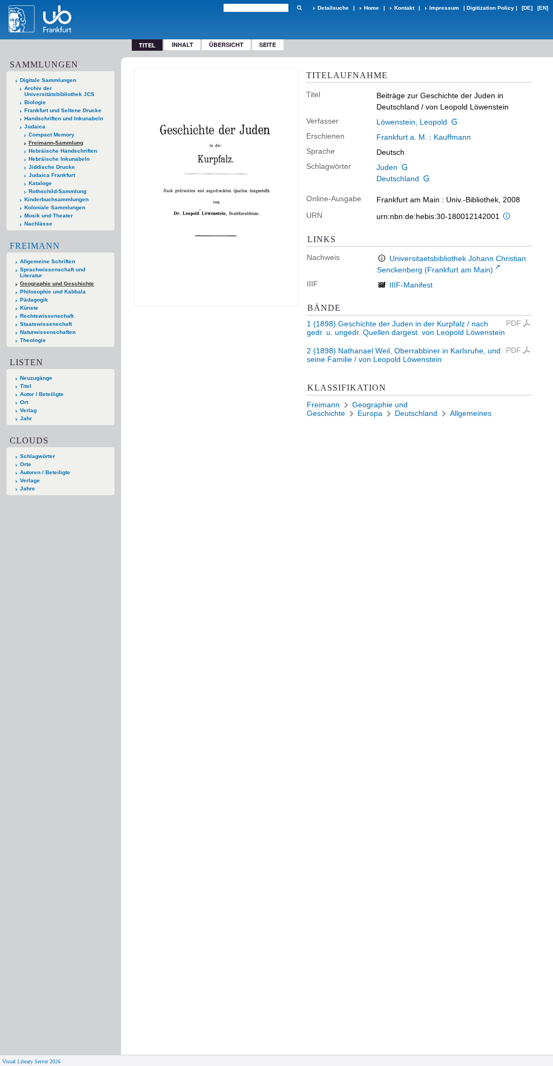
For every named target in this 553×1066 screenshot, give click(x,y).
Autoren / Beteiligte (45, 472)
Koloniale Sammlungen (54, 207)
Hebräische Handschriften (63, 151)
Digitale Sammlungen (48, 80)
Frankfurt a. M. (401, 137)
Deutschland (397, 178)
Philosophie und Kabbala (53, 292)
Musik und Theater (48, 215)
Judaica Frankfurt (52, 175)
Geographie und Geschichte (57, 283)
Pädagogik (34, 300)
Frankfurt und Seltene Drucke (63, 110)
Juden (386, 167)
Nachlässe (38, 224)
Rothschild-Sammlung (57, 191)
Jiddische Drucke (52, 167)
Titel (25, 386)
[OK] (299, 7)
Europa (370, 413)
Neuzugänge (36, 378)
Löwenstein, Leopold (411, 122)
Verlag (28, 410)
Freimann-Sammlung (56, 143)
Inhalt (182, 44)
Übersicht (226, 44)
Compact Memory (52, 135)
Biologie (35, 102)
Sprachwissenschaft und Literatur (52, 272)
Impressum (444, 8)
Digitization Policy (490, 8)
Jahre (27, 488)
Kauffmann (452, 137)
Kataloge (40, 183)
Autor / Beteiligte (42, 394)
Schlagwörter (37, 456)
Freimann (35, 245)
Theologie (33, 340)
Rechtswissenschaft (46, 316)
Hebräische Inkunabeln (59, 159)
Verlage (30, 480)
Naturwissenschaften (48, 332)
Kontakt (404, 8)
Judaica (34, 126)
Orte (25, 464)
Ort (24, 402)
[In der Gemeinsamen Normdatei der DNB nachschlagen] (454, 122)
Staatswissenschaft (46, 324)
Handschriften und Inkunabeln (63, 118)
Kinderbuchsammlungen (56, 199)
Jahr (26, 418)
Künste (29, 308)
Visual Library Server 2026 (31, 1061)
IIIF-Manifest (411, 285)
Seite (267, 44)
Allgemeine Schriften (47, 261)
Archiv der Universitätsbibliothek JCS (59, 91)
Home (371, 8)
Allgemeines (470, 413)
